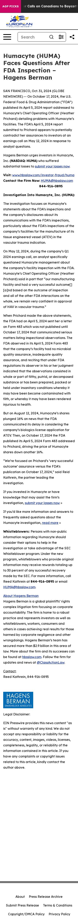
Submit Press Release (22, 905)
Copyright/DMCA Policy (26, 914)
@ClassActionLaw (50, 662)
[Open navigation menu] (7, 37)
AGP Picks (10, 6)
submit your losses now (52, 166)
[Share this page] (72, 37)
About (20, 897)
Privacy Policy (59, 914)
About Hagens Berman (21, 596)
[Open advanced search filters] (61, 36)
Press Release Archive (46, 897)
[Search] (51, 36)
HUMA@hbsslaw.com (57, 181)
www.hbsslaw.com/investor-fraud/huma (43, 175)
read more (50, 523)
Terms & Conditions (57, 905)
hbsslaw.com (31, 657)
